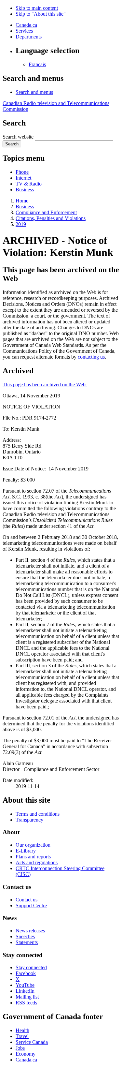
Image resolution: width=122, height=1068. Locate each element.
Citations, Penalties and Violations (51, 218)
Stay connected (31, 967)
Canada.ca (26, 25)
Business (25, 189)
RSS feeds (26, 1002)
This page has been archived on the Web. (45, 384)
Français (37, 64)
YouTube (25, 985)
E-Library (26, 850)
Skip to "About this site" (41, 14)
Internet (23, 178)
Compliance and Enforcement (46, 212)
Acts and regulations (37, 862)
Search (12, 143)
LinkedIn (25, 991)
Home (22, 200)
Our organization (33, 845)
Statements (27, 942)
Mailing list (27, 997)
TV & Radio (29, 183)
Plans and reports (33, 856)
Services (24, 31)
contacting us (91, 357)
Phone (22, 172)
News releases (30, 930)
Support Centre (31, 905)
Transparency (29, 820)
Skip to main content (37, 8)
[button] (34, 92)
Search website (18, 137)
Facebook (26, 973)
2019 (21, 224)
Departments (29, 36)
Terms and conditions (38, 814)
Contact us (26, 899)
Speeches (25, 936)
